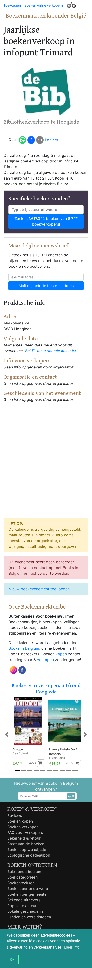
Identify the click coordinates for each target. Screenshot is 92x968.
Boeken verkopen (22, 826)
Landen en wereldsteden (29, 917)
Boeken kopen (20, 821)
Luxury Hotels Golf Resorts (63, 751)
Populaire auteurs (22, 905)
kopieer (51, 139)
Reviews (14, 815)
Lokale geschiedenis (25, 911)
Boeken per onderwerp (27, 888)
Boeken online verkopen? (44, 5)
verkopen (45, 659)
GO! (71, 796)
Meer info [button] (71, 947)
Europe (18, 749)
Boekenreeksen (20, 882)
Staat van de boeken (25, 843)
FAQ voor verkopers (25, 832)
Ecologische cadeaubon (28, 855)
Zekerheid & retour (24, 838)
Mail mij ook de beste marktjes (46, 285)
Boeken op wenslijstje (26, 849)
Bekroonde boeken (24, 871)
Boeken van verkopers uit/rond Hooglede (46, 689)
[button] (7, 734)
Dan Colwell (21, 753)
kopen (61, 654)
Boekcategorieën (22, 877)
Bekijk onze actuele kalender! (51, 350)
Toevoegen (12, 5)
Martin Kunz (57, 757)
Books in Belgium (23, 648)
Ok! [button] (13, 959)
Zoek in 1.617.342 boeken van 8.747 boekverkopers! (46, 221)
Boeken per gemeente (26, 894)
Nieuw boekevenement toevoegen (39, 589)
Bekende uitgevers (23, 900)
